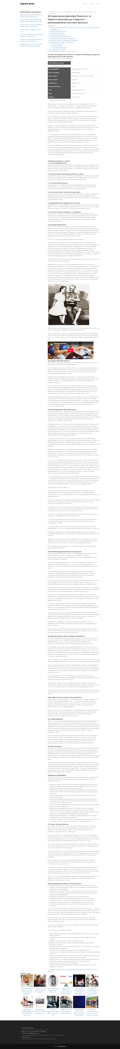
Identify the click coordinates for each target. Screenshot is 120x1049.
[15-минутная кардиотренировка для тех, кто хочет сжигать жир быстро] (92, 1007)
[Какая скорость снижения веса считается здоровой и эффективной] (66, 986)
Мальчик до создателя (60, 969)
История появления (56, 46)
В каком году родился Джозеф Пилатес (60, 36)
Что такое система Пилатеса (57, 49)
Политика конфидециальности (30, 1033)
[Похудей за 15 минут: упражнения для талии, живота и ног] (66, 1007)
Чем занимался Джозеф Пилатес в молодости (62, 38)
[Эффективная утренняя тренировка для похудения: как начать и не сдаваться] (27, 1007)
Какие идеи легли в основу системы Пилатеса (62, 42)
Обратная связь (26, 1037)
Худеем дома (27, 3)
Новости (91, 3)
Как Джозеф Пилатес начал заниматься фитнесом (63, 40)
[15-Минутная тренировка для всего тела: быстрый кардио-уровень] (92, 986)
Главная (85, 3)
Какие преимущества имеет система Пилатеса (62, 51)
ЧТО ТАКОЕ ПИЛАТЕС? (57, 44)
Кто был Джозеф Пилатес (56, 33)
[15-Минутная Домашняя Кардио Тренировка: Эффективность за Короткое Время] (79, 986)
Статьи (98, 3)
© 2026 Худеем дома (27, 1028)
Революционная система (74, 969)
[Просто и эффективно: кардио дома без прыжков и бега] (53, 1007)
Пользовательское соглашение (37, 1031)
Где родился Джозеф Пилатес (57, 35)
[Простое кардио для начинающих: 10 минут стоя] (53, 986)
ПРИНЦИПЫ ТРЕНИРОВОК (58, 48)
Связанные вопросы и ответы (57, 31)
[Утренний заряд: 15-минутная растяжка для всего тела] (40, 1007)
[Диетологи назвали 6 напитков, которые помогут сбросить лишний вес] (27, 986)
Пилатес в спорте (87, 969)
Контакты (24, 1031)
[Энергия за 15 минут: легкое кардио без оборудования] (40, 986)
